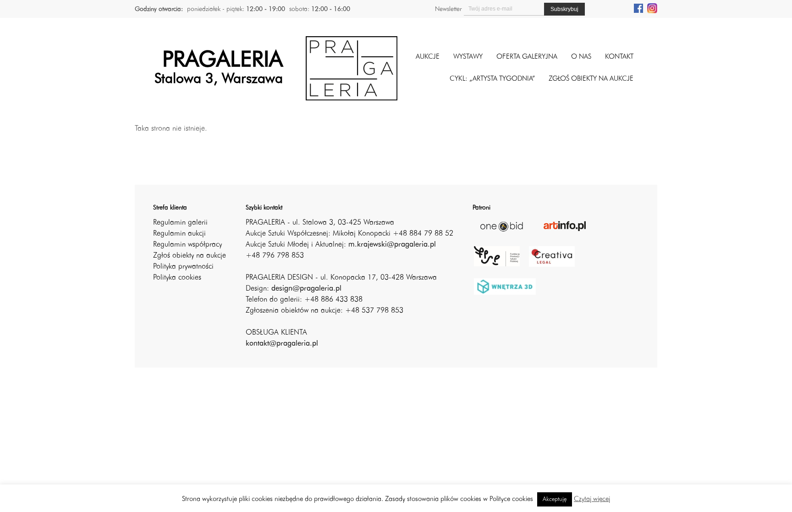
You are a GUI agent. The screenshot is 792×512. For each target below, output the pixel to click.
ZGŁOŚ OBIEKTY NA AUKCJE (591, 79)
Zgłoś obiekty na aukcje (189, 255)
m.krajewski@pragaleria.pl (392, 244)
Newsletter (448, 9)
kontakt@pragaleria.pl (282, 343)
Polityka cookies (177, 277)
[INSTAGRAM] (652, 8)
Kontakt (619, 57)
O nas (581, 57)
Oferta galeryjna (526, 57)
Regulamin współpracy (187, 244)
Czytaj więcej (592, 499)
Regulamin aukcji (179, 233)
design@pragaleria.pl (306, 288)
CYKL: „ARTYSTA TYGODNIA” (492, 79)
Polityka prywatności (183, 266)
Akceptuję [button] (554, 499)
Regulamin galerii (180, 222)
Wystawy (468, 57)
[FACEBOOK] (638, 8)
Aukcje (428, 57)
